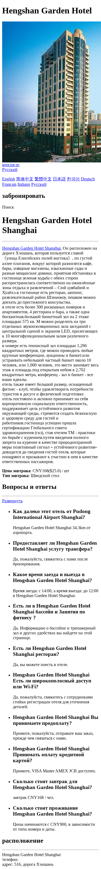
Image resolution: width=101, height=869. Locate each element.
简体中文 (24, 179)
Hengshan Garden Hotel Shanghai (31, 248)
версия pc (11, 164)
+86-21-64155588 (34, 859)
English (8, 179)
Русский (10, 169)
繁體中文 (43, 179)
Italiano (24, 184)
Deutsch (88, 179)
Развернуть (12, 501)
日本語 (59, 179)
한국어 (73, 179)
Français (9, 184)
